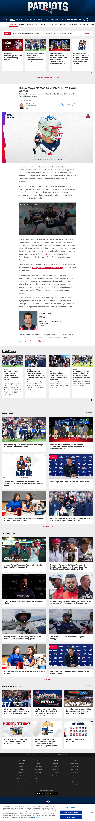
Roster (38, 763)
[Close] (92, 812)
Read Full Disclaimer (38, 341)
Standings (38, 782)
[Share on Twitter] (66, 105)
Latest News (21, 763)
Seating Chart (55, 775)
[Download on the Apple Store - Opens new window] (41, 793)
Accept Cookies (70, 817)
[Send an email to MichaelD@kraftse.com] (30, 108)
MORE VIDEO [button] (47, 679)
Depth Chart (39, 766)
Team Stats (38, 772)
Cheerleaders (21, 782)
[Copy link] (73, 104)
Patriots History (21, 778)
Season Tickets (55, 769)
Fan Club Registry (74, 766)
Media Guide (74, 778)
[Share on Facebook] (62, 105)
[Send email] (69, 105)
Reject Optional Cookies (71, 812)
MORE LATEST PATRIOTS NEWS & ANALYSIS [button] (47, 77)
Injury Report (38, 769)
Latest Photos (21, 772)
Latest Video (21, 766)
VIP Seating (56, 772)
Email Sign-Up (74, 769)
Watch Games (55, 782)
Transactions (38, 775)
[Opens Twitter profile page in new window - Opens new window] (27, 108)
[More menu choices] (60, 19)
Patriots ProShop (74, 763)
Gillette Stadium (56, 778)
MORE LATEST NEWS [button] (47, 526)
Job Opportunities (74, 782)
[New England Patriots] (47, 802)
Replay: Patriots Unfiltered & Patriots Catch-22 (26, 33)
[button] (42, 73)
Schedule (38, 778)
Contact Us (74, 784)
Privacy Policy (35, 817)
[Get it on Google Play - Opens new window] (53, 794)
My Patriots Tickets (55, 766)
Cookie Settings (70, 807)
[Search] (63, 19)
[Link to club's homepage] (5, 19)
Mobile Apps (74, 775)
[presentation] (92, 73)
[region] (47, 812)
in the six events (47, 254)
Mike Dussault (30, 104)
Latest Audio (21, 769)
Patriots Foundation (21, 775)
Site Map (21, 784)
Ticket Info (55, 763)
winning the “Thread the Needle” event (47, 267)
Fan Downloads (74, 772)
